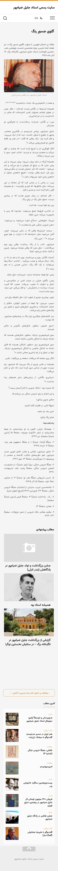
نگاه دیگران (48, 730)
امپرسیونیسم (46, 766)
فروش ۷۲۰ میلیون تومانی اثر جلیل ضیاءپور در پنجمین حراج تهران (38, 802)
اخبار (50, 714)
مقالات (49, 747)
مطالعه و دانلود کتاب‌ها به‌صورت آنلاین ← (29, 693)
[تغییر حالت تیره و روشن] (41, 18)
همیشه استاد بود (41, 604)
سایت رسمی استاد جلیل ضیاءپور (34, 7)
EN (36, 18)
